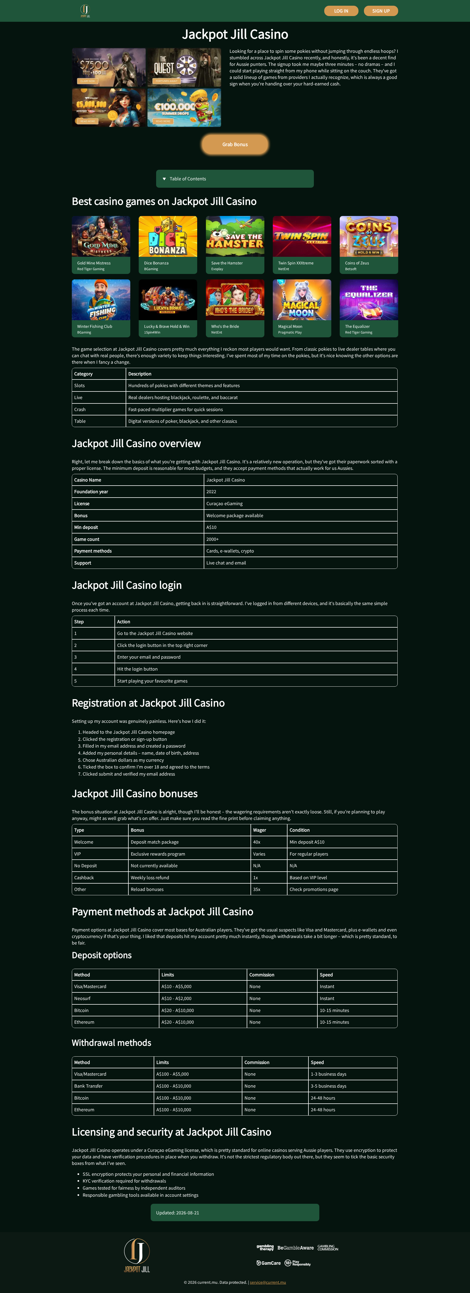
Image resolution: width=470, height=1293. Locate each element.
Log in (341, 10)
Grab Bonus (235, 144)
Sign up (381, 10)
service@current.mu (268, 1282)
